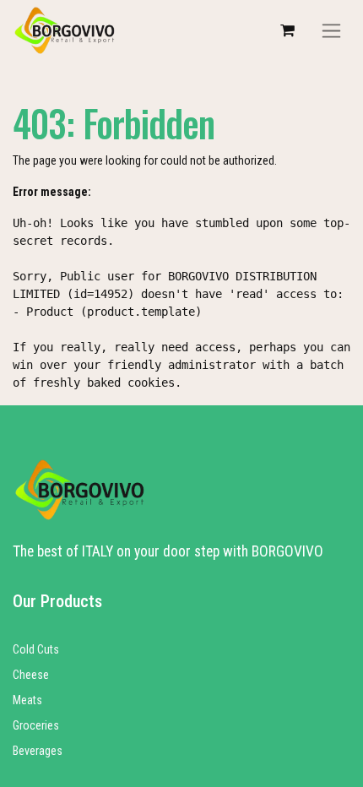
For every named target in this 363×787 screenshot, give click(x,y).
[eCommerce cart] (287, 30)
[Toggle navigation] (331, 31)
